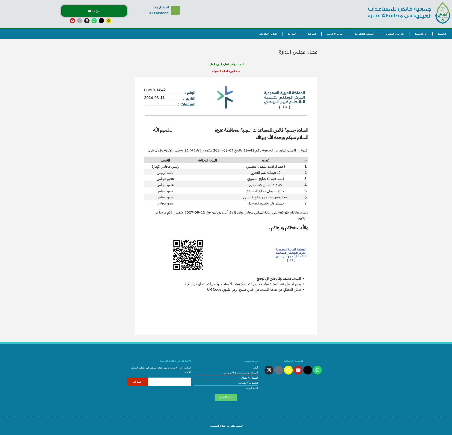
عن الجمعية (421, 33)
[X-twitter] (101, 20)
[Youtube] (72, 20)
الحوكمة (312, 33)
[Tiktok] (79, 20)
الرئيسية (442, 33)
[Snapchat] (108, 20)
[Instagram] (87, 20)
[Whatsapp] (94, 20)
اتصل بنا (292, 33)
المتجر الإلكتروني (268, 33)
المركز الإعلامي (335, 33)
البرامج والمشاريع (395, 33)
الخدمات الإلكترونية (364, 33)
